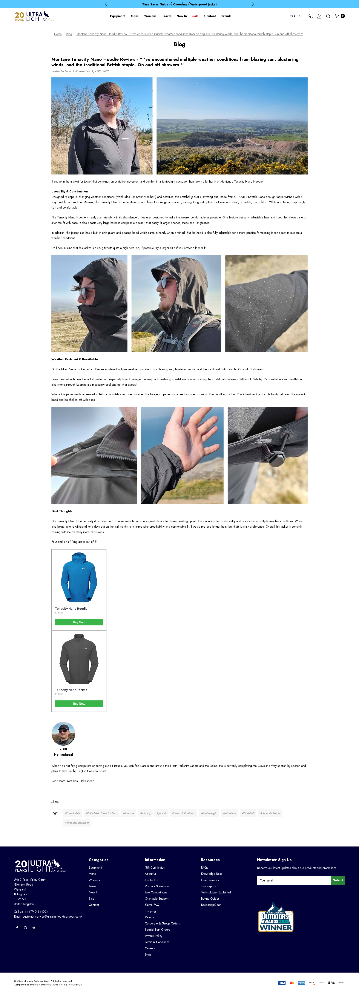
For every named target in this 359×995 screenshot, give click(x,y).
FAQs (204, 867)
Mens (92, 874)
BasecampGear (211, 905)
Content (94, 905)
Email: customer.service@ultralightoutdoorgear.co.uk (48, 916)
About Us (151, 874)
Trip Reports (209, 886)
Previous (106, 4)
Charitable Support (156, 898)
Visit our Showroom (157, 886)
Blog (148, 954)
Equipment (95, 867)
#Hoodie (128, 813)
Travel (92, 886)
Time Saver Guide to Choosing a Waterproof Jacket (179, 4)
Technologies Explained (216, 892)
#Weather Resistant (77, 823)
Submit (338, 880)
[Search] (328, 16)
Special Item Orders (157, 929)
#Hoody (145, 813)
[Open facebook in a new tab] (17, 928)
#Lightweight (209, 813)
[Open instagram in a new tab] (25, 928)
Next (253, 4)
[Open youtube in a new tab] (34, 928)
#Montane (229, 813)
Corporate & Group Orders (162, 923)
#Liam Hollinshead (183, 813)
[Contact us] (310, 17)
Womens (94, 880)
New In (93, 892)
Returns (149, 917)
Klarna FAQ (152, 905)
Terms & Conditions (157, 942)
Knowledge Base (212, 874)
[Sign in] (319, 17)
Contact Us (152, 880)
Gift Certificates (155, 867)
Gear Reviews (210, 880)
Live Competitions (156, 892)
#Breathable (72, 813)
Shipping (150, 911)
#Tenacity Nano (270, 813)
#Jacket (161, 813)
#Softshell (248, 813)
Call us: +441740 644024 (31, 912)
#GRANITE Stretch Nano (101, 813)
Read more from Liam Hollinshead (72, 781)
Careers (150, 948)
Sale (91, 898)
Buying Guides (210, 898)
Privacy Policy (153, 936)
